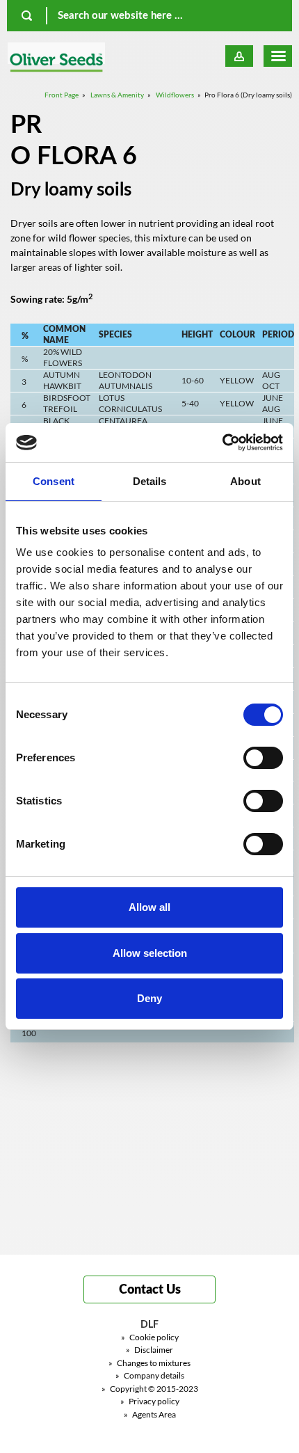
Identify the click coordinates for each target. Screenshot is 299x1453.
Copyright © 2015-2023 (150, 1388)
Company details (149, 1375)
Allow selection (150, 953)
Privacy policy (149, 1401)
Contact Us (150, 1290)
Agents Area (150, 1414)
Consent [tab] (53, 481)
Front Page (62, 94)
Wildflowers (175, 94)
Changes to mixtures (149, 1363)
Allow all (149, 907)
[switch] (263, 758)
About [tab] (245, 481)
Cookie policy (150, 1337)
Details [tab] (150, 481)
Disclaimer (149, 1349)
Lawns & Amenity (117, 94)
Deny (149, 998)
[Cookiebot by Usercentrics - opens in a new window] (222, 443)
